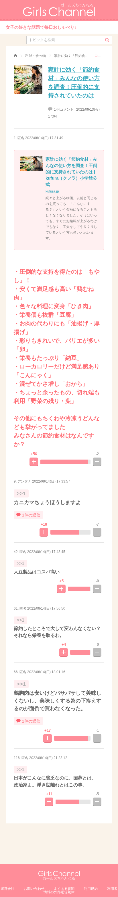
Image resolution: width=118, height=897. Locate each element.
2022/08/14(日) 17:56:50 (46, 608)
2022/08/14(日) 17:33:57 (51, 481)
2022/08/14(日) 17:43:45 (46, 552)
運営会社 (7, 889)
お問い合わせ (34, 889)
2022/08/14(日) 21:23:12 (48, 758)
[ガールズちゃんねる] (15, 56)
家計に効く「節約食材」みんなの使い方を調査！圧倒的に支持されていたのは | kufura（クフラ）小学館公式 (71, 172)
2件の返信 (31, 721)
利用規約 (91, 889)
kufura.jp (52, 191)
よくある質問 (64, 889)
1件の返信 (31, 515)
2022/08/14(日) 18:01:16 (46, 672)
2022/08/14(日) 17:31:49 (44, 138)
